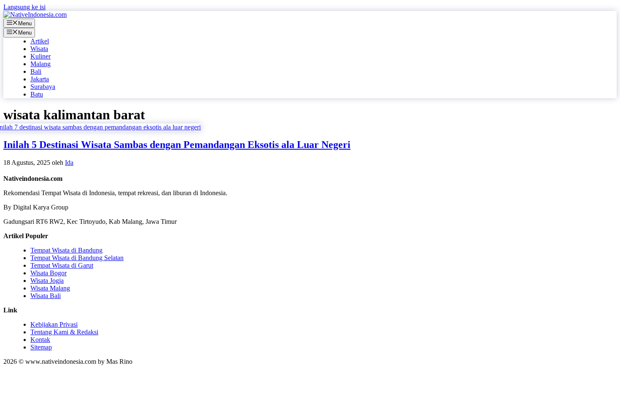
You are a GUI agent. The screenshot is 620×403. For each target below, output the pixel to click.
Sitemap (41, 347)
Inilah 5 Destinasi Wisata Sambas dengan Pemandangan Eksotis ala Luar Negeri (176, 144)
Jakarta (39, 79)
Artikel (39, 41)
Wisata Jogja (47, 280)
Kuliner (40, 56)
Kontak (40, 339)
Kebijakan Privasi (54, 324)
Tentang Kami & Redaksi (64, 332)
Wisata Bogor (48, 273)
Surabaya (42, 86)
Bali (35, 71)
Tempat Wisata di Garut (61, 265)
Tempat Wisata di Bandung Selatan (77, 257)
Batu (36, 94)
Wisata (39, 48)
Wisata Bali (45, 295)
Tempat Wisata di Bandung (66, 250)
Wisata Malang (50, 288)
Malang (40, 63)
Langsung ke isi (24, 7)
